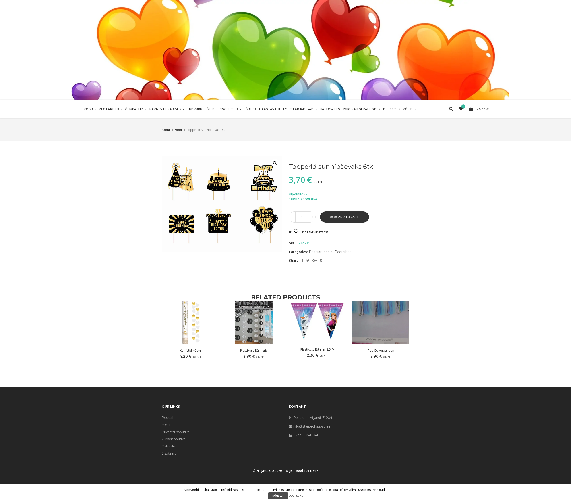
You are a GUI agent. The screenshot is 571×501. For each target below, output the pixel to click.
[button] (275, 163)
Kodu (88, 109)
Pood (178, 130)
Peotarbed (109, 109)
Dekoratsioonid (320, 252)
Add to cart (348, 217)
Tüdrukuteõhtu (201, 109)
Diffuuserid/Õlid (398, 109)
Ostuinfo (168, 446)
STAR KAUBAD (302, 109)
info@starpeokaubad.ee (311, 426)
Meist (166, 425)
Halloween (330, 109)
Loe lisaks (296, 495)
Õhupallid (134, 109)
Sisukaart (169, 453)
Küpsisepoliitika (173, 439)
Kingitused (228, 109)
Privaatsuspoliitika (175, 432)
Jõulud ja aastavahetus (265, 109)
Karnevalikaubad (165, 109)
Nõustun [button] (278, 495)
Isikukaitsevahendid (361, 109)
